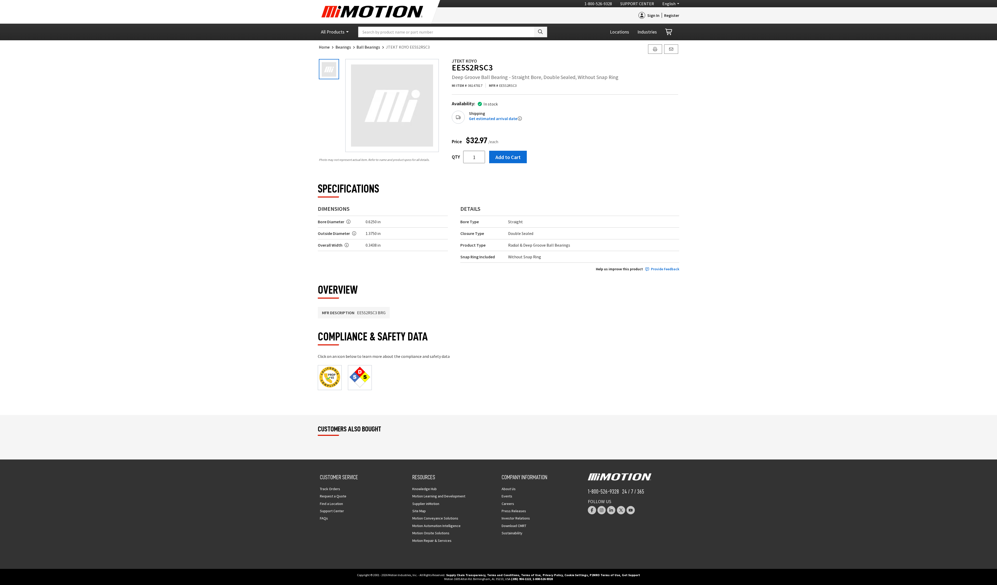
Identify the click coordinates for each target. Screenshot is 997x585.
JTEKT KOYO (464, 61)
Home (324, 47)
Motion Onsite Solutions (430, 533)
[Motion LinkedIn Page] (611, 510)
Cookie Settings (576, 575)
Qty (456, 157)
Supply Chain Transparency (465, 575)
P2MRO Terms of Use (605, 575)
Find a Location (331, 503)
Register (671, 15)
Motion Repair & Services (432, 540)
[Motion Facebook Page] (592, 510)
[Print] (655, 49)
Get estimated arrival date (493, 118)
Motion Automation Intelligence (436, 525)
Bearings (343, 47)
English (669, 3)
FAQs (324, 518)
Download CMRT (514, 525)
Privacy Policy (553, 575)
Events (507, 496)
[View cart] (669, 32)
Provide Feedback (665, 269)
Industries (647, 32)
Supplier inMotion (425, 503)
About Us (509, 489)
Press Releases (514, 511)
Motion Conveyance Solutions (435, 518)
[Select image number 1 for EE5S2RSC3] (329, 69)
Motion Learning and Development (438, 496)
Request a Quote (333, 496)
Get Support (631, 575)
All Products (333, 32)
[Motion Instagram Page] (601, 510)
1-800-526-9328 (598, 3)
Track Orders (330, 489)
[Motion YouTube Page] (631, 510)
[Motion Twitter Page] (621, 510)
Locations (619, 32)
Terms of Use (531, 575)
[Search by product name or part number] (540, 32)
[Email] (671, 49)
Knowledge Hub (424, 489)
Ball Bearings (368, 47)
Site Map (419, 511)
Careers (508, 503)
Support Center (637, 3)
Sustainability (512, 533)
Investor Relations (516, 518)
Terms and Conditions (503, 575)
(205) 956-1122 (521, 579)
